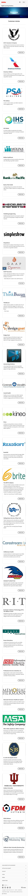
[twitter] (7, 887)
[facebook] (3, 887)
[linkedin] (10, 887)
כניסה (24, 2)
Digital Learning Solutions (7, 5)
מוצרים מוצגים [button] (4, 880)
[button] (20, 2)
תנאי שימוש (20, 890)
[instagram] (5, 887)
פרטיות (16, 890)
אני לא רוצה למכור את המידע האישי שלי (16, 891)
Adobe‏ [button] (3, 877)
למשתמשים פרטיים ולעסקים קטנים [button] (8, 865)
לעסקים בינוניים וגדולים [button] (6, 868)
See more (21, 283)
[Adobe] (3, 2)
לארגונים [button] (4, 871)
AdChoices (5, 893)
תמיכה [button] (3, 874)
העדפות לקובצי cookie (5, 891)
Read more (21, 52)
